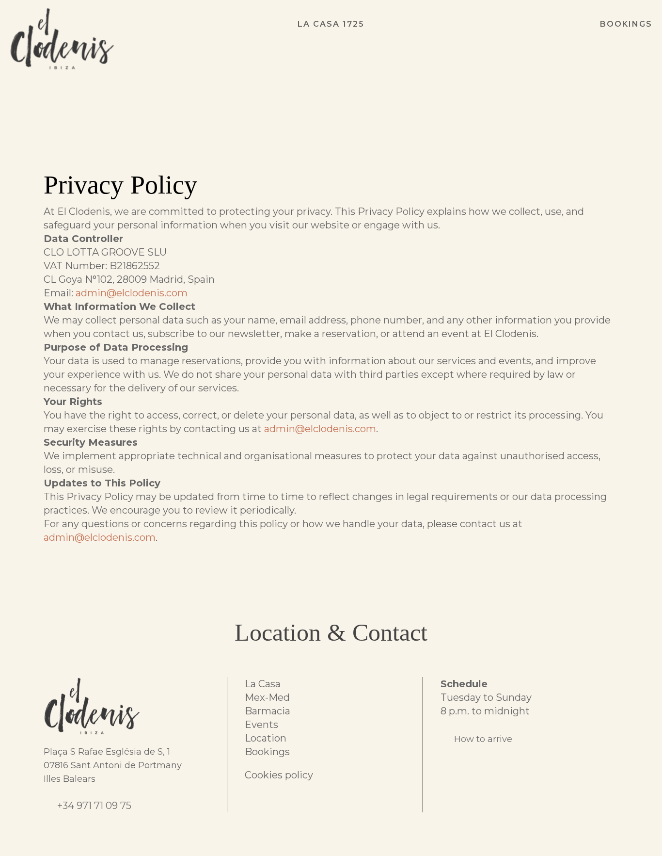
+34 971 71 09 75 (94, 805)
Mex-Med (267, 697)
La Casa (263, 684)
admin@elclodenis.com (132, 293)
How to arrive (483, 739)
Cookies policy (279, 775)
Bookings (267, 752)
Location (265, 738)
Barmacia (267, 711)
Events (261, 724)
